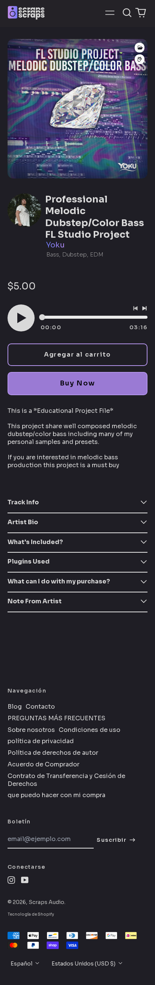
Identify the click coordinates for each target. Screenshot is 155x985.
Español (22, 963)
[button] (127, 12)
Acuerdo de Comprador (43, 764)
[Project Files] (139, 47)
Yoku (55, 245)
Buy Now (77, 383)
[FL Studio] (139, 59)
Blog (15, 707)
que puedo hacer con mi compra (56, 795)
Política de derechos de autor (53, 753)
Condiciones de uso (89, 730)
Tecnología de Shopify (31, 914)
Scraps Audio (46, 902)
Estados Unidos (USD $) (84, 963)
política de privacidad (41, 741)
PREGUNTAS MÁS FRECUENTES (56, 718)
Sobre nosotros (31, 730)
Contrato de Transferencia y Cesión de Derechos (66, 780)
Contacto (40, 707)
